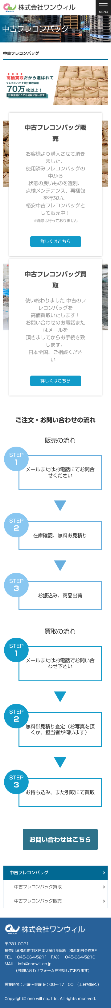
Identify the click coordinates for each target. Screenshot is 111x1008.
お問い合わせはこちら (60, 839)
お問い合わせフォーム (36, 970)
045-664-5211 (32, 957)
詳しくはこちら (55, 241)
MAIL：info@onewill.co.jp (28, 964)
